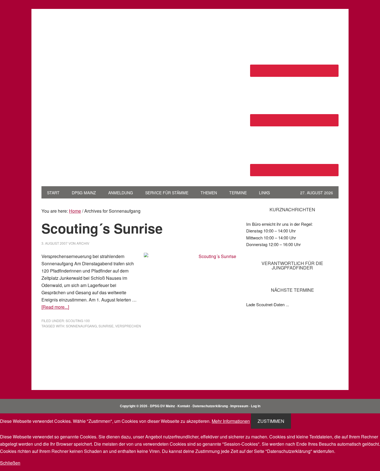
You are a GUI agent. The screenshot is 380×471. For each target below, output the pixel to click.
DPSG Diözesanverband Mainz (79, 30)
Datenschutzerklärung (210, 405)
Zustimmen (271, 421)
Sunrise (105, 325)
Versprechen (128, 325)
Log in (255, 405)
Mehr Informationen (231, 421)
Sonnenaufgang (81, 325)
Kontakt (183, 405)
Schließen (10, 463)
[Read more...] (55, 307)
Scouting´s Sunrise (102, 228)
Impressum (239, 405)
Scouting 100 (78, 320)
